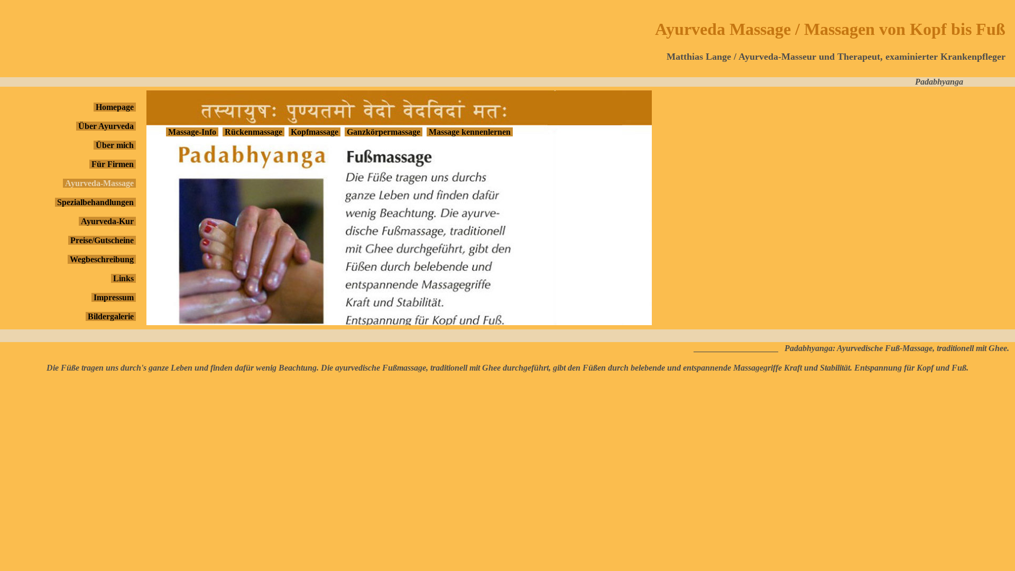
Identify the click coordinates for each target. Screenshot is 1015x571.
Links (123, 278)
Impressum (113, 297)
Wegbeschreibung (102, 259)
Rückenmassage (253, 131)
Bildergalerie (111, 316)
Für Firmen (112, 164)
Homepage (115, 107)
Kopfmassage (314, 131)
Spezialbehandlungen (95, 202)
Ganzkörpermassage (383, 131)
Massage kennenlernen (470, 131)
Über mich (115, 145)
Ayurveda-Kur (107, 221)
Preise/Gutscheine (102, 240)
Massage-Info (192, 131)
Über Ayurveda (106, 126)
